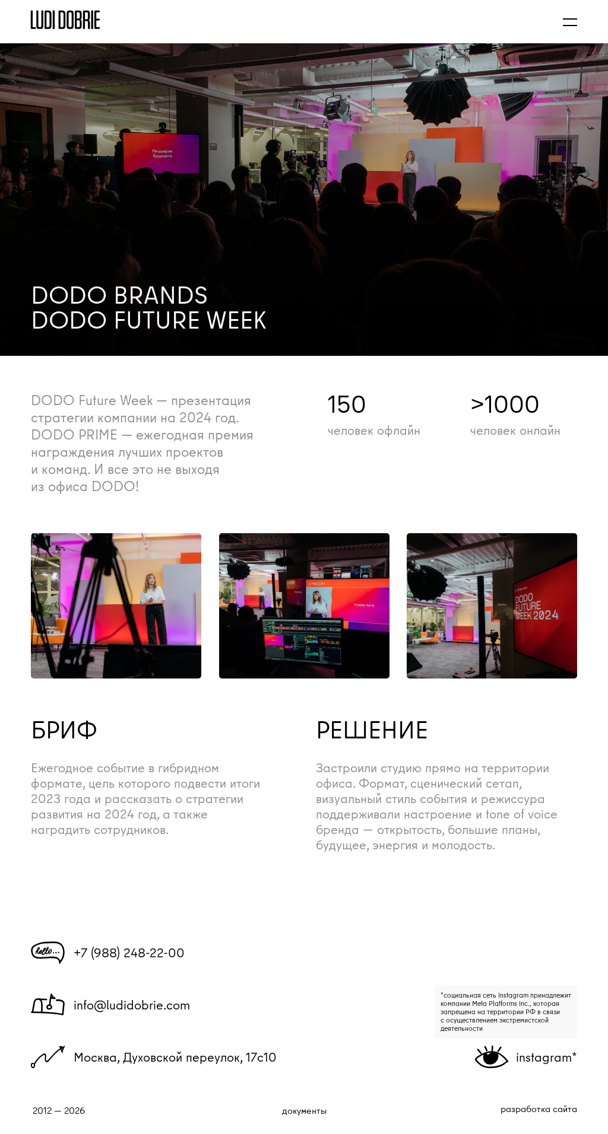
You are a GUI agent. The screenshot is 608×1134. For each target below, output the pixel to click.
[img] (65, 20)
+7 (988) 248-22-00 (129, 952)
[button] (570, 21)
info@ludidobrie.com (132, 1004)
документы (304, 1110)
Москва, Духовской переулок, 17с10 (175, 1057)
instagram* (546, 1057)
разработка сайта (539, 1108)
